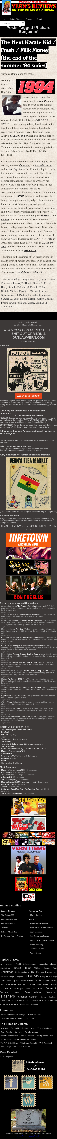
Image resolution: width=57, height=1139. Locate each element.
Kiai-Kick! (18, 1032)
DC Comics (4, 977)
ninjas (39, 984)
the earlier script (43, 165)
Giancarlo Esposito (43, 283)
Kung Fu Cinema (31, 1032)
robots (28, 988)
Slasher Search (28, 996)
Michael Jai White (8, 984)
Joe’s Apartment (7, 746)
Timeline (20, 936)
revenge (18, 988)
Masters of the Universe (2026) (13, 751)
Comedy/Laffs (18, 302)
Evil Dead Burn (20, 696)
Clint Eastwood (47, 928)
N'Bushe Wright (9, 294)
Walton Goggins (45, 298)
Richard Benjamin (41, 294)
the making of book (16, 169)
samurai (16, 992)
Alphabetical (12, 932)
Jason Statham (27, 981)
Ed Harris (26, 283)
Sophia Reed (6, 696)
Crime (31, 302)
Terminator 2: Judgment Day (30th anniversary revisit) (22, 744)
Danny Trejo (51, 972)
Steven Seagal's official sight (25, 1039)
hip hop (16, 981)
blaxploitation (5, 968)
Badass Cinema (16, 19)
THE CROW (30, 250)
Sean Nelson (29, 298)
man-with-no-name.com (9, 1036)
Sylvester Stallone (37, 949)
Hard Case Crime (34, 1015)
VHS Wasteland (46, 1043)
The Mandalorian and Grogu (12, 775)
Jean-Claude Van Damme (39, 936)
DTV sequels (42, 976)
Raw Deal (19, 629)
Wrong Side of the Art (22, 1047)
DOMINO (46, 215)
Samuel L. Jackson (11, 298)
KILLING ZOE (18, 135)
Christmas (7, 971)
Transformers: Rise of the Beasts (23, 717)
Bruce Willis (34, 928)
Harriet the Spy (7, 784)
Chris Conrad (48, 279)
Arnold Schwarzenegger (39, 923)
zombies (34, 1005)
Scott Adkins (33, 992)
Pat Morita (24, 294)
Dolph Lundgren (36, 932)
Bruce (17, 967)
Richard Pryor (6, 1039)
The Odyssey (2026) (9, 780)
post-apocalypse (49, 984)
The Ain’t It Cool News (9, 1043)
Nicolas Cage (35, 940)
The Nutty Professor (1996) (11, 793)
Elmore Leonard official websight (13, 1015)
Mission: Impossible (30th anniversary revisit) (18, 782)
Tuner (9, 702)
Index (3, 932)
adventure (9, 964)
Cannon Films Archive (19, 1028)
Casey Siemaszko (30, 279)
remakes (6, 988)
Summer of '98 (7, 1001)
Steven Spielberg (36, 945)
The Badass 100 (7, 915)
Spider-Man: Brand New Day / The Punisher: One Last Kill (23, 749)
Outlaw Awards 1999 (9, 919)
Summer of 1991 (38, 1001)
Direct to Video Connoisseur (41, 1028)
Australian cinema (48, 964)
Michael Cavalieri (19, 291)
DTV (31, 915)
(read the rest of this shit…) (31, 272)
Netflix (20, 984)
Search (39, 19)
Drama (39, 302)
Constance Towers (10, 283)
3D (1, 964)
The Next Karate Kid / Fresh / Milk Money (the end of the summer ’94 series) (28, 54)
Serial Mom (43, 100)
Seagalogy (51, 992)
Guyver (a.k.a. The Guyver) (11, 763)
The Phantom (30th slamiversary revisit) (32, 606)
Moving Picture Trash (45, 1036)
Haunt (3, 761)
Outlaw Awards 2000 (9, 924)
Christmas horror (22, 972)
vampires (13, 1004)
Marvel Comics (49, 980)
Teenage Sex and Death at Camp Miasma (25, 614)
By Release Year (7, 936)
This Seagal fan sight (28, 1043)
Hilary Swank (8, 287)
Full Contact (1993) (15, 679)
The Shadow (6, 742)
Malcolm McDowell (27, 287)
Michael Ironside (39, 291)
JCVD (38, 980)
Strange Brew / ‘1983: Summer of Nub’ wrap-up (19, 756)
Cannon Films (50, 968)
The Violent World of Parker (11, 1018)
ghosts (9, 980)
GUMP (20, 196)
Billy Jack (4, 1028)
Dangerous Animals (8, 758)
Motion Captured (27, 1036)
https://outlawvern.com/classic (28, 1136)
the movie (24, 165)
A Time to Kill (6, 754)
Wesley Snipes (35, 953)
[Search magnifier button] (23, 23)
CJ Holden (5, 637)
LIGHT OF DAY (43, 238)
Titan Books (29, 1018)
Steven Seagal (48, 940)
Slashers (39, 915)
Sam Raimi (38, 988)
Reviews (29, 19)
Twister (4, 787)
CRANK (5, 219)
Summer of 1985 (22, 1001)
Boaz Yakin (13, 279)
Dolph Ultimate (6, 1032)
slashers (8, 996)
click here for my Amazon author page (28, 415)
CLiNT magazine (7, 1057)
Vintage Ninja (6, 1047)
